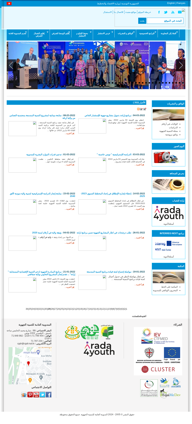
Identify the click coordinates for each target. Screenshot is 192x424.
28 (52, 309)
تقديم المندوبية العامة (17, 33)
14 (96, 309)
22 (71, 309)
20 (77, 309)
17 (87, 309)
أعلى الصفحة (140, 316)
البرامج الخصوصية (146, 33)
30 (46, 309)
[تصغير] (141, 109)
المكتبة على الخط (169, 287)
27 (55, 309)
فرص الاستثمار (104, 33)
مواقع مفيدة (130, 12)
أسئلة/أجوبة (169, 224)
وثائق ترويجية (171, 134)
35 (30, 309)
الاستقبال (107, 12)
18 (84, 309)
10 (109, 309)
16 (90, 309)
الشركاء (178, 324)
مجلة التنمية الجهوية (168, 131)
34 (33, 309)
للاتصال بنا (118, 12)
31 (42, 309)
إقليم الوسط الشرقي (60, 33)
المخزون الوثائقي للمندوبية (165, 290)
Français (181, 3)
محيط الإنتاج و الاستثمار (82, 34)
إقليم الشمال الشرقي (39, 34)
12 (103, 309)
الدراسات (173, 127)
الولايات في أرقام (170, 124)
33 (36, 309)
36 (27, 309)
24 (65, 309)
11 (106, 309)
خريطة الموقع (144, 12)
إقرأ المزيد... (69, 133)
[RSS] (138, 109)
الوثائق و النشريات (125, 33)
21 (74, 309)
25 (61, 309)
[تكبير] (144, 109)
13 (99, 309)
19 (80, 309)
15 (93, 309)
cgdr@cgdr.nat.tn (25, 343)
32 (39, 309)
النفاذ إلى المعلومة (168, 33)
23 (68, 309)
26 (58, 309)
